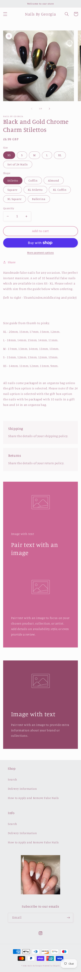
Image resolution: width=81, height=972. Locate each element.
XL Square (14, 199)
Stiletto (12, 180)
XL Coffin (59, 189)
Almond (53, 180)
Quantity (8, 208)
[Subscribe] (68, 917)
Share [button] (12, 262)
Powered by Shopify (51, 966)
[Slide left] (31, 108)
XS (9, 155)
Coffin (33, 180)
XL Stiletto (35, 189)
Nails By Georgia (35, 966)
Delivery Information (22, 788)
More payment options (40, 252)
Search (12, 779)
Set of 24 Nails (17, 164)
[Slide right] (49, 108)
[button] (5, 13)
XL (60, 155)
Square (12, 189)
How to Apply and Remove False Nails (33, 798)
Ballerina (38, 199)
